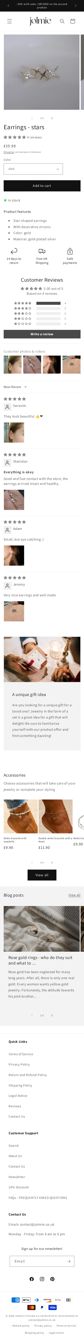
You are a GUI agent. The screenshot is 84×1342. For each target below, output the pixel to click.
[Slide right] (52, 118)
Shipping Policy (20, 1085)
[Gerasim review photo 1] (14, 432)
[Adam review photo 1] (14, 555)
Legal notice (56, 1332)
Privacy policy (43, 1325)
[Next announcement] (76, 6)
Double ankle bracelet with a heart (55, 840)
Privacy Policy (19, 1064)
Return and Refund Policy (28, 1075)
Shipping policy (34, 1332)
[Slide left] (32, 118)
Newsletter (17, 1177)
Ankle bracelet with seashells (15, 840)
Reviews (15, 1106)
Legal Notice (18, 1095)
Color (7, 160)
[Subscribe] (69, 1261)
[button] (9, 21)
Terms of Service (21, 1054)
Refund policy (21, 1325)
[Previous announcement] (8, 6)
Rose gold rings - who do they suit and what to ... (40, 960)
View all (42, 875)
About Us (15, 1156)
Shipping (9, 151)
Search (14, 1145)
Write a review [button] (42, 334)
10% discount (19, 1187)
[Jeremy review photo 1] (14, 611)
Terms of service (66, 1325)
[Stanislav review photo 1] (14, 500)
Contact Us (17, 1116)
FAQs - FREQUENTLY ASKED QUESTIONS (38, 1197)
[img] (15, 399)
